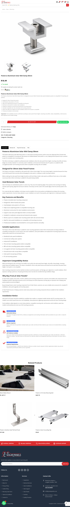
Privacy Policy (10, 503)
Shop (7, 9)
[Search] (67, 5)
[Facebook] (19, 470)
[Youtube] (28, 470)
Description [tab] (5, 147)
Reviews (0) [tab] (12, 147)
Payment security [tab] (21, 147)
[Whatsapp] (25, 470)
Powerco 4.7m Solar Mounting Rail (44, 393)
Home (3, 9)
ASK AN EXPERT (49, 487)
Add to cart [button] (16, 378)
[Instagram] (22, 470)
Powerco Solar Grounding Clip (43, 430)
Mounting (12, 9)
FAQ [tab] (28, 147)
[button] (57, 2)
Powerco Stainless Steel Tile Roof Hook (10, 430)
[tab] (5, 147)
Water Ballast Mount (5, 393)
